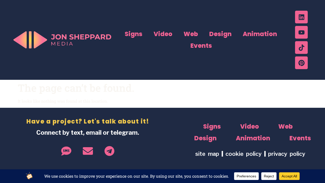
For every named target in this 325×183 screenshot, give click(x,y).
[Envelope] (88, 151)
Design (220, 34)
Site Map (207, 153)
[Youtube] (301, 32)
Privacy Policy (286, 153)
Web (191, 34)
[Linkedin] (301, 17)
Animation (260, 34)
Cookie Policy (244, 153)
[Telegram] (109, 151)
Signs (133, 34)
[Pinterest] (301, 62)
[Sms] (66, 151)
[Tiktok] (301, 47)
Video (163, 34)
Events (201, 45)
